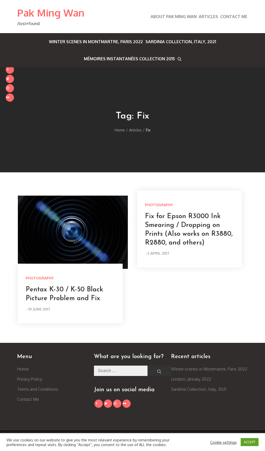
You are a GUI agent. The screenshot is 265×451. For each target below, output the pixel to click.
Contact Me (233, 16)
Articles (208, 16)
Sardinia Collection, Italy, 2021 (180, 41)
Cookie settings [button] (223, 442)
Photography (40, 278)
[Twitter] (10, 79)
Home (23, 369)
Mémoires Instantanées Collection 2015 (129, 58)
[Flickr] (10, 97)
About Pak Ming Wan (174, 16)
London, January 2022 (191, 379)
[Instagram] (10, 88)
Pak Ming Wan (51, 12)
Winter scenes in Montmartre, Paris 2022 (96, 41)
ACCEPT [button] (249, 442)
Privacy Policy (29, 379)
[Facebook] (10, 69)
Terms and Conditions (37, 389)
